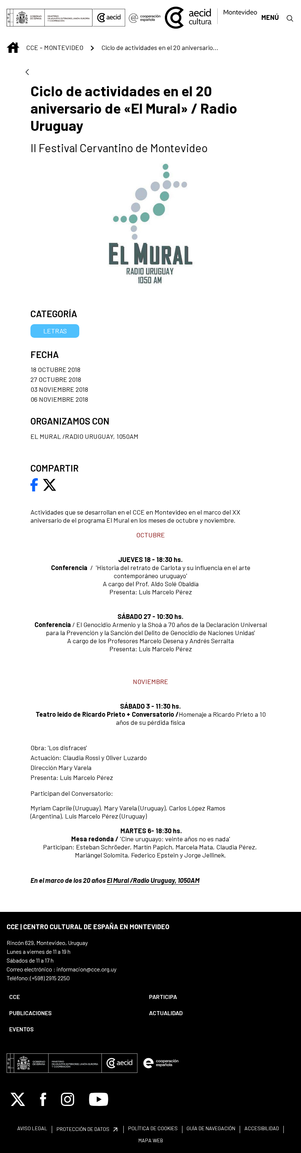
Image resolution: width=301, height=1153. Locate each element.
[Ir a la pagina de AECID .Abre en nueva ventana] (109, 17)
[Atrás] (27, 72)
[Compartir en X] (49, 484)
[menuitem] (73, 996)
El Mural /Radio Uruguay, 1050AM (153, 880)
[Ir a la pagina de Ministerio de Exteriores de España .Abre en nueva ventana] (50, 17)
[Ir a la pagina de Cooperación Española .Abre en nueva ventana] (144, 17)
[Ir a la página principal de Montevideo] (211, 16)
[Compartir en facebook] (34, 484)
